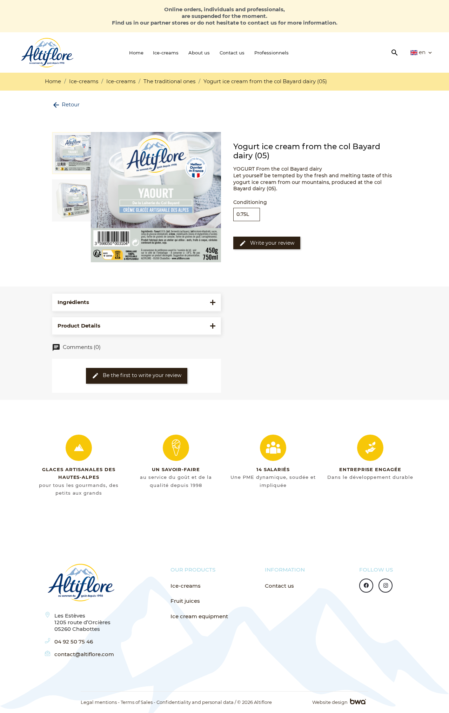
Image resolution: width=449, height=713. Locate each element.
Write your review (266, 243)
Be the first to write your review (136, 375)
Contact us (279, 586)
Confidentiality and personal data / (196, 702)
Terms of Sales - (138, 702)
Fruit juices (185, 601)
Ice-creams (185, 586)
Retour (66, 104)
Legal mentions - (100, 702)
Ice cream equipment (199, 616)
